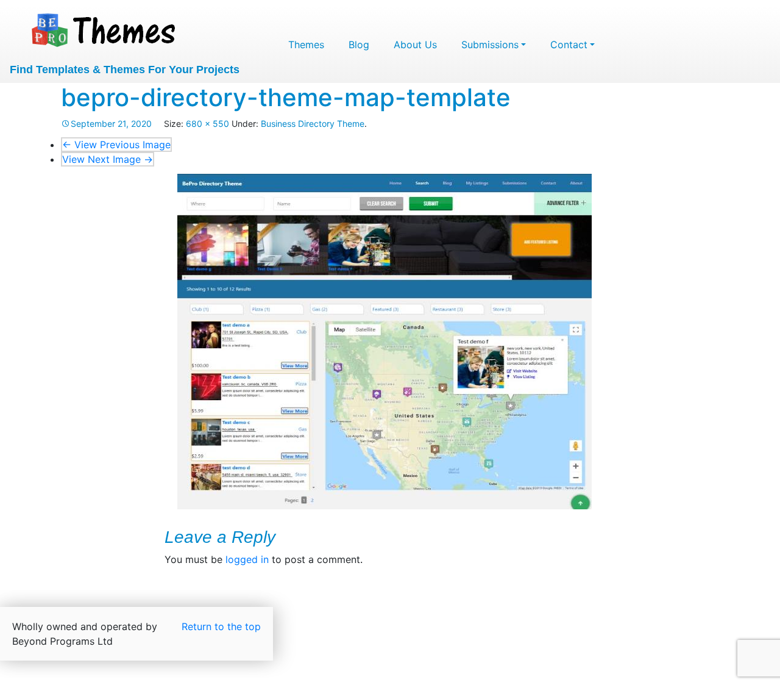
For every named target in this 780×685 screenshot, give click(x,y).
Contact (568, 44)
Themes (306, 44)
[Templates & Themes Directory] (104, 28)
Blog (359, 44)
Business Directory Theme (312, 123)
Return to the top (221, 626)
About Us (415, 44)
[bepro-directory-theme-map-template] (384, 341)
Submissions (490, 44)
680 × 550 (207, 123)
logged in (247, 559)
